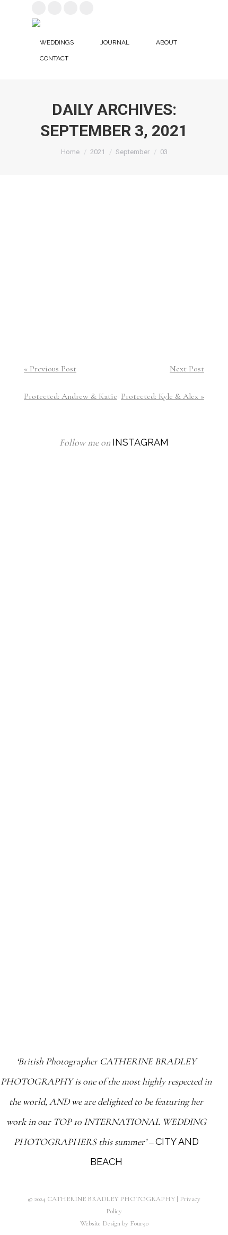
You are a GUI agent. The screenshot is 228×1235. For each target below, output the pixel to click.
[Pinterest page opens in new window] (55, 8)
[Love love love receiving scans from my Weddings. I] (114, 927)
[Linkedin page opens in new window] (86, 8)
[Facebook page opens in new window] (70, 8)
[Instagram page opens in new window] (39, 8)
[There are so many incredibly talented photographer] (114, 679)
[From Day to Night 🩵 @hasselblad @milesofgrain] (114, 803)
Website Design (100, 1223)
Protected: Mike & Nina (114, 220)
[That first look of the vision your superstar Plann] (114, 555)
